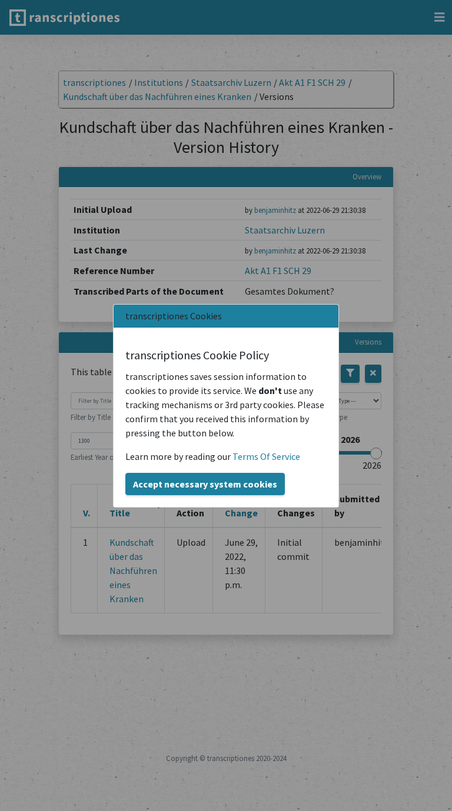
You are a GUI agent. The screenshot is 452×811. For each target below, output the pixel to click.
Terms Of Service (266, 456)
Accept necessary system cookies (205, 484)
